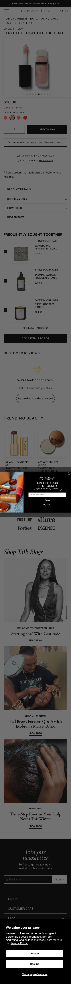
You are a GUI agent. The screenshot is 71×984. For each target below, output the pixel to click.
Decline (34, 963)
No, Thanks (47, 504)
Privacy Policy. (19, 943)
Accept (34, 953)
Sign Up (47, 500)
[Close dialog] (69, 473)
